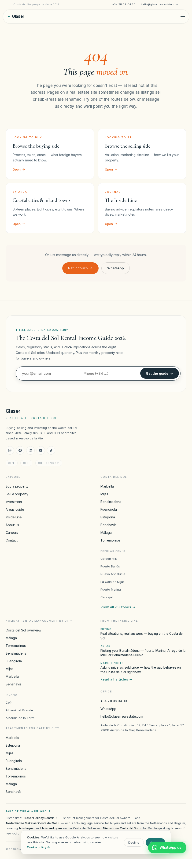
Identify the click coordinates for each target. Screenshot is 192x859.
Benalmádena (110, 502)
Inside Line (14, 517)
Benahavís (108, 525)
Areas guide (15, 509)
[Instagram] (10, 450)
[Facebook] (20, 450)
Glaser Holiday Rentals (39, 818)
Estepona (107, 517)
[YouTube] (41, 450)
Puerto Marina (110, 589)
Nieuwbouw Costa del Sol (120, 828)
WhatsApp (115, 268)
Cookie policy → (38, 847)
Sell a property (17, 494)
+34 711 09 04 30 (124, 4)
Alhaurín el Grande (19, 710)
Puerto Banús (110, 566)
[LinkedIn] (30, 450)
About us (12, 525)
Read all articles (116, 679)
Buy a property (17, 486)
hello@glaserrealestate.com (160, 4)
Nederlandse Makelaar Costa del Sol (31, 823)
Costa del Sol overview (23, 630)
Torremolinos (110, 540)
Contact (11, 540)
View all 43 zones (117, 607)
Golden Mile (109, 558)
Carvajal (106, 597)
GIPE (11, 463)
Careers (12, 533)
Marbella (107, 486)
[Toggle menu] (183, 16)
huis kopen (26, 828)
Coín (9, 702)
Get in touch (78, 268)
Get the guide (157, 373)
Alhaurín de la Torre (20, 718)
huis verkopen (52, 828)
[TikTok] (51, 450)
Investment (14, 502)
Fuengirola (108, 509)
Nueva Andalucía (112, 574)
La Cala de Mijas (112, 582)
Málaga (106, 533)
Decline (133, 842)
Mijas (104, 494)
